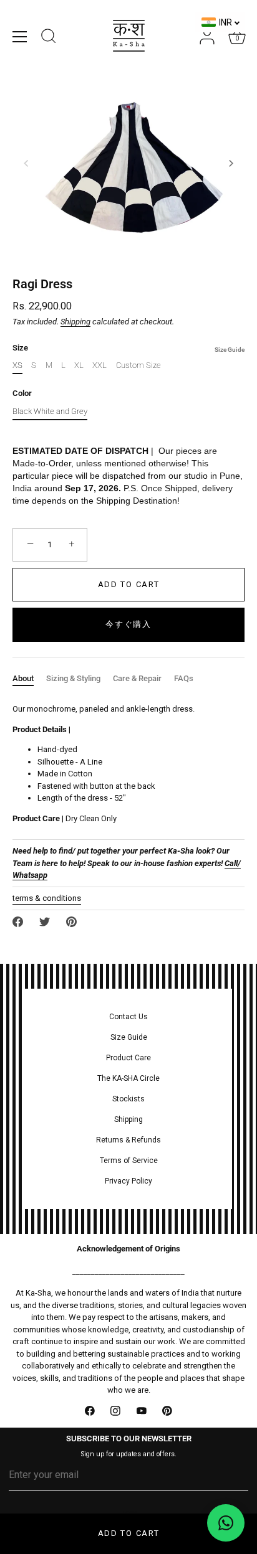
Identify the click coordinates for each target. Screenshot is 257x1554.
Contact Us (128, 1016)
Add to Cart (129, 1533)
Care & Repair (137, 678)
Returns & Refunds (128, 1140)
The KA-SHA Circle (128, 1078)
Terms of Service (129, 1160)
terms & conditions (46, 898)
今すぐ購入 (128, 624)
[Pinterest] (168, 1411)
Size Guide (230, 350)
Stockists (128, 1099)
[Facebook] (90, 1411)
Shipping (75, 321)
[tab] (29, 678)
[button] (26, 163)
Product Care (128, 1057)
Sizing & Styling (73, 678)
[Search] (48, 38)
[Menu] (20, 36)
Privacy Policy (128, 1181)
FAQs (183, 678)
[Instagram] (116, 1411)
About (23, 678)
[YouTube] (142, 1411)
